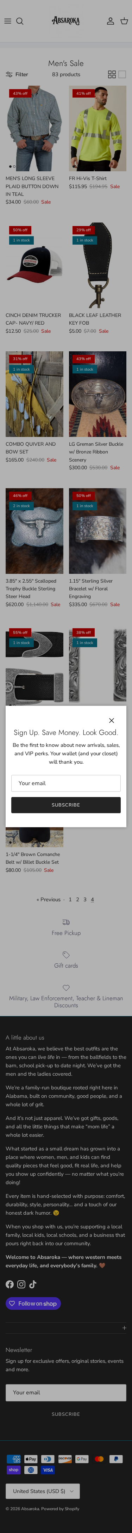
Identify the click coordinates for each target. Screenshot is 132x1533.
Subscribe (66, 805)
